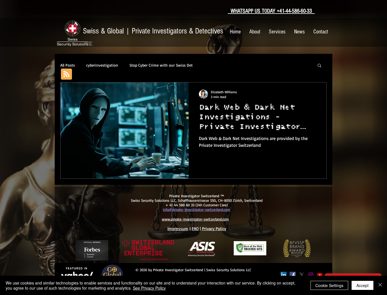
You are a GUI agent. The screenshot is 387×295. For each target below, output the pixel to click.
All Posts (67, 65)
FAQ (195, 228)
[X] (302, 275)
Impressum (177, 228)
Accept (362, 285)
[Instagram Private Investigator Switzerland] (311, 275)
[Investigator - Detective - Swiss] (283, 275)
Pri (204, 228)
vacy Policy (216, 228)
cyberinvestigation (102, 65)
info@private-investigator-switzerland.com (196, 209)
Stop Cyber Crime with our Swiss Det (161, 65)
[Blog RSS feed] (66, 74)
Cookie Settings (329, 285)
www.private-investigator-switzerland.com (195, 219)
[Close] (380, 285)
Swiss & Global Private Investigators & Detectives (153, 31)
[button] (319, 66)
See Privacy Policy (149, 288)
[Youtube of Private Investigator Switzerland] (320, 275)
